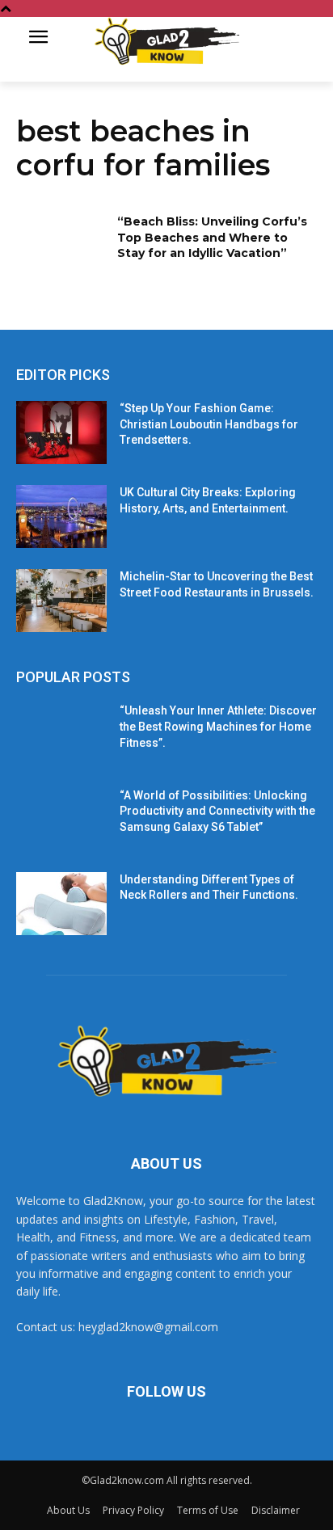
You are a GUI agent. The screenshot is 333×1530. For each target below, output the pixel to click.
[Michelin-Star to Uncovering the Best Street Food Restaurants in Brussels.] (61, 600)
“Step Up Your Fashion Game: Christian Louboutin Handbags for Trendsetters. (209, 424)
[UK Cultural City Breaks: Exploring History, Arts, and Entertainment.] (61, 516)
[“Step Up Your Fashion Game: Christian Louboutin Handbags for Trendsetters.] (61, 432)
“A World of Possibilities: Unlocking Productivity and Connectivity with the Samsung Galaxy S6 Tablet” (217, 811)
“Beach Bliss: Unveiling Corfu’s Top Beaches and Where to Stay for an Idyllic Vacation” (212, 237)
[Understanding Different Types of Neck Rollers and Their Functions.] (61, 903)
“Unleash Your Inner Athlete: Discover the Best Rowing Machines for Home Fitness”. (218, 726)
